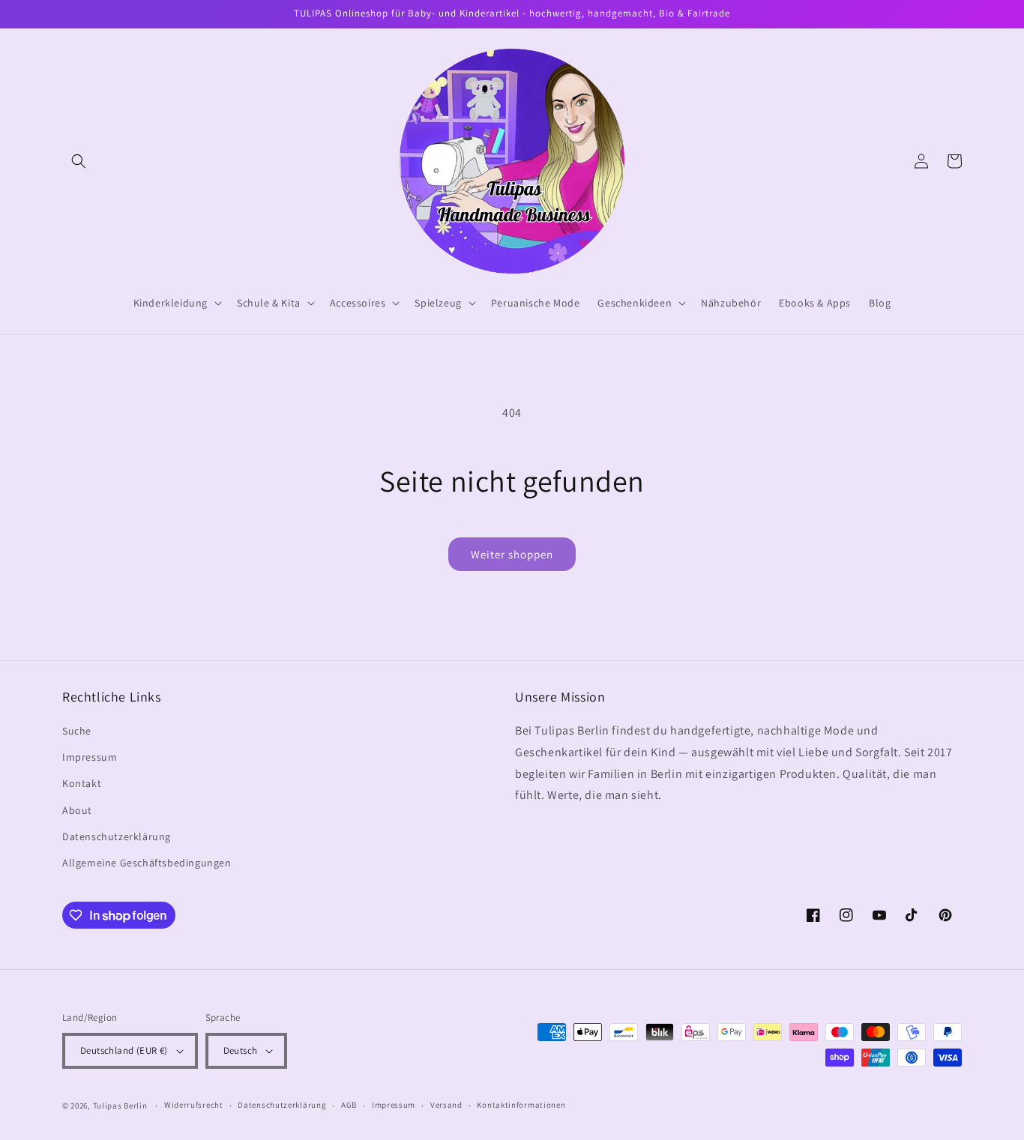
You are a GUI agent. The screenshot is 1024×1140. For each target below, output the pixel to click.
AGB (349, 1105)
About (77, 810)
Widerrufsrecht (193, 1105)
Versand (446, 1105)
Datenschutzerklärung (116, 836)
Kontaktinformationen (521, 1105)
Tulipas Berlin (120, 1105)
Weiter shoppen (512, 554)
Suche (76, 731)
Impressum (89, 757)
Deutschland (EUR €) (124, 1050)
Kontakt (81, 783)
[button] (78, 161)
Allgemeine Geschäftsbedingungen (147, 862)
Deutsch (240, 1050)
